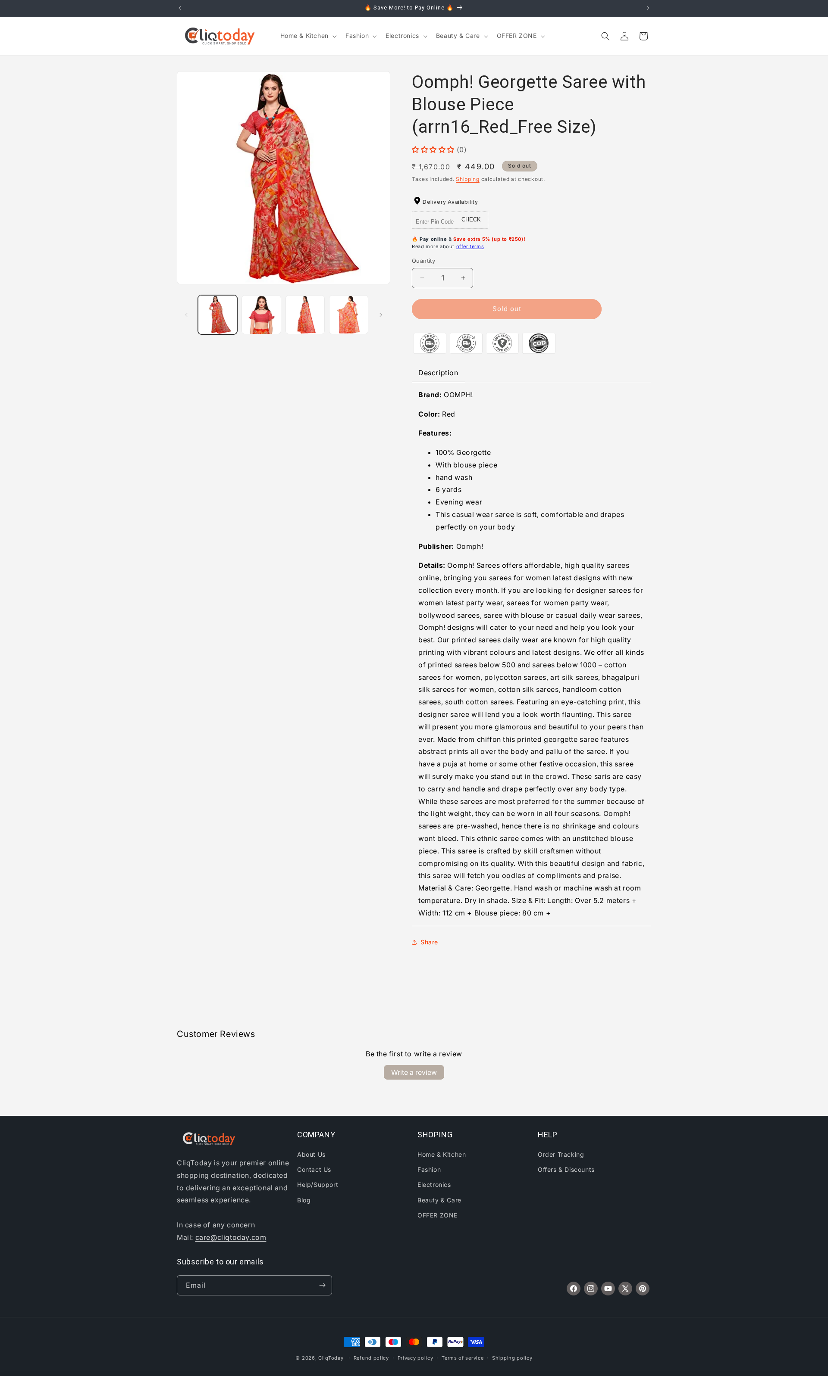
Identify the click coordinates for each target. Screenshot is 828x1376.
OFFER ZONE (437, 1215)
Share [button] (429, 942)
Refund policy (371, 1358)
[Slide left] (186, 314)
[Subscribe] (322, 1285)
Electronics (434, 1184)
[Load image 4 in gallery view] (348, 314)
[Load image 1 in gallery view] (217, 314)
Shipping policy (512, 1358)
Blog (303, 1200)
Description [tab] (438, 372)
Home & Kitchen (441, 1154)
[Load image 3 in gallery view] (305, 314)
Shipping (468, 179)
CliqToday (330, 1358)
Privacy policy (415, 1358)
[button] (307, 36)
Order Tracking (561, 1154)
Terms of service (462, 1358)
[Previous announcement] (179, 8)
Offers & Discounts (566, 1169)
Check (471, 219)
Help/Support (317, 1184)
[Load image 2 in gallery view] (261, 314)
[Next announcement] (648, 8)
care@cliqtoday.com (231, 1237)
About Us (311, 1154)
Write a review (414, 1072)
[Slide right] (380, 314)
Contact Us (314, 1169)
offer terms (470, 246)
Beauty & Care (439, 1200)
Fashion (429, 1169)
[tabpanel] (531, 654)
